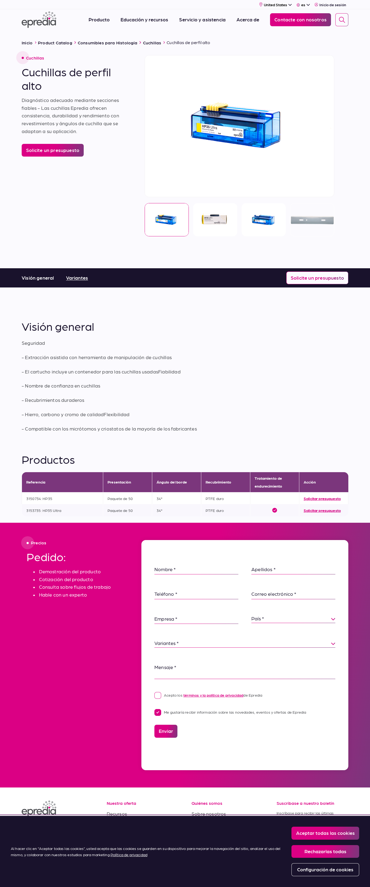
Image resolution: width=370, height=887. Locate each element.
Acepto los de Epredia (213, 695)
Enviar (166, 731)
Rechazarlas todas (325, 851)
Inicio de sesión (332, 4)
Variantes (77, 277)
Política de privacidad (129, 854)
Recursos (117, 813)
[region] (185, 851)
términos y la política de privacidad (213, 695)
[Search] (341, 19)
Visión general (38, 277)
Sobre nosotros (209, 813)
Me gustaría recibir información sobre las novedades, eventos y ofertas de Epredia (235, 712)
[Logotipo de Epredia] (58, 808)
